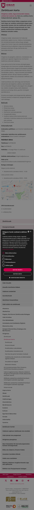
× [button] (30, 231)
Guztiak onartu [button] (17, 269)
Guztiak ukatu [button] (17, 274)
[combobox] (28, 231)
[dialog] (17, 255)
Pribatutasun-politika (8, 249)
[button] (17, 278)
